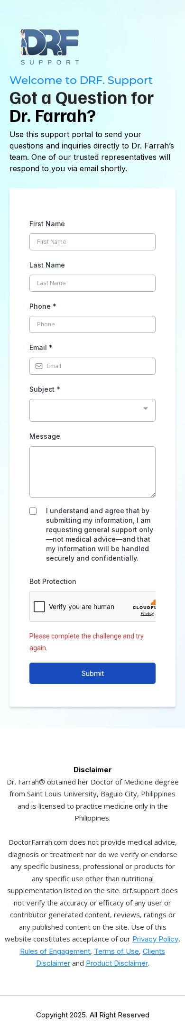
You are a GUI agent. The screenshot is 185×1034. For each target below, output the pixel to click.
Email (41, 347)
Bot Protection (52, 581)
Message (44, 436)
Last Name (47, 265)
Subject (44, 389)
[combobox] (92, 410)
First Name (47, 224)
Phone (42, 306)
